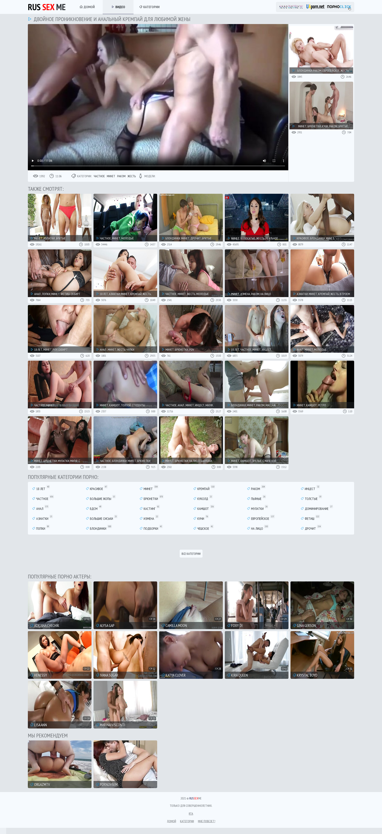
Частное (99, 176)
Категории (151, 7)
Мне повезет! (206, 821)
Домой (89, 7)
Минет (111, 176)
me (47, 7)
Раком (121, 176)
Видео (120, 7)
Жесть (132, 176)
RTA (191, 814)
